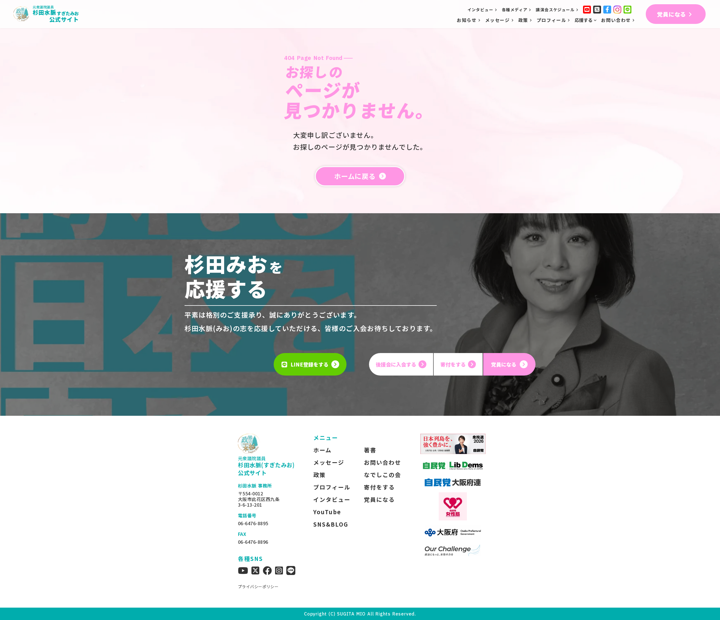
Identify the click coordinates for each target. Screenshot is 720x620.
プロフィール (331, 487)
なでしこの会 (382, 475)
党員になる (379, 500)
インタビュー (331, 500)
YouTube (327, 512)
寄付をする (379, 487)
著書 (370, 450)
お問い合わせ (382, 462)
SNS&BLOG (330, 524)
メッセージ (328, 462)
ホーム (322, 450)
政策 (319, 475)
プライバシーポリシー (258, 586)
